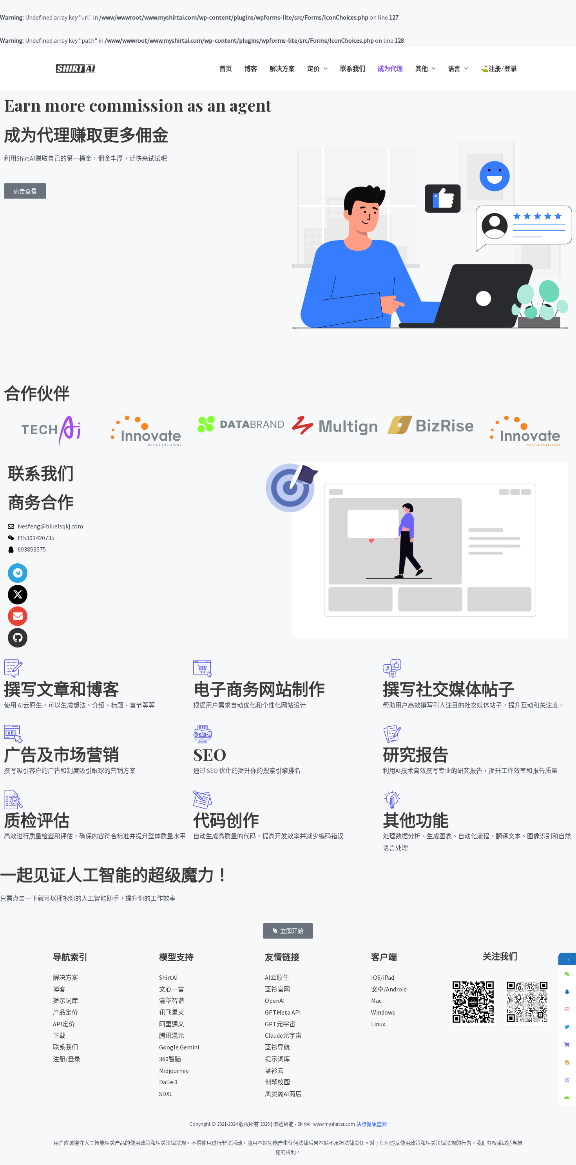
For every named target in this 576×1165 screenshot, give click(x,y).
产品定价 (65, 1012)
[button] (324, 69)
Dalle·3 (168, 1082)
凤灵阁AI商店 (283, 1094)
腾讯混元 (171, 1035)
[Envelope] (17, 616)
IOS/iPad (382, 977)
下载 (59, 1035)
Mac (376, 1000)
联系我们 (65, 1047)
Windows (383, 1012)
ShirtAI (168, 977)
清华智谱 (171, 1000)
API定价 (64, 1024)
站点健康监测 (371, 1124)
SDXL (165, 1094)
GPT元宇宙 (280, 1024)
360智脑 (170, 1059)
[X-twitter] (17, 594)
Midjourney (173, 1071)
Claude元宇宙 (283, 1035)
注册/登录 (66, 1059)
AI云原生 (277, 977)
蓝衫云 (274, 1071)
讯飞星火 (171, 1012)
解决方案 (65, 977)
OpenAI (275, 1000)
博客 (59, 989)
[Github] (17, 638)
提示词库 (65, 1000)
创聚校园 (277, 1082)
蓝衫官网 (277, 989)
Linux (378, 1024)
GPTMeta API (283, 1012)
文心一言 (171, 989)
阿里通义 (171, 1024)
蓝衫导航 (277, 1047)
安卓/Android (389, 989)
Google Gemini (179, 1047)
